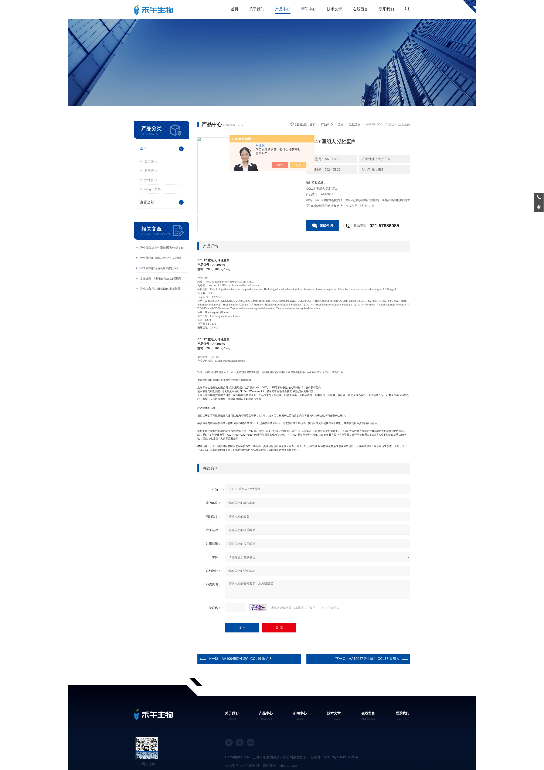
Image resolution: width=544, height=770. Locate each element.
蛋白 (143, 149)
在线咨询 (326, 225)
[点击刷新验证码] (257, 607)
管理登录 (269, 765)
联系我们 (386, 9)
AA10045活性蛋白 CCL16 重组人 (247, 659)
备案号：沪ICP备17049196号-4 (334, 757)
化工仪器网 (250, 765)
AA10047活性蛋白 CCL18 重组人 (374, 659)
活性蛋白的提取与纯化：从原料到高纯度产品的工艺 (163, 258)
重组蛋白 (150, 161)
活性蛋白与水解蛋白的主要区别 (160, 288)
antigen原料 (152, 189)
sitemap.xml (288, 765)
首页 (234, 9)
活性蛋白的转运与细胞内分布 (158, 268)
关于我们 (256, 9)
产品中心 (282, 9)
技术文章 (334, 9)
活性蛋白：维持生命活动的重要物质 (163, 278)
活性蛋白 (150, 180)
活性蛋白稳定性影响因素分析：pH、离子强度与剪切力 (163, 247)
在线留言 (360, 9)
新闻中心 (308, 9)
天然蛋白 (150, 171)
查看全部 (147, 202)
